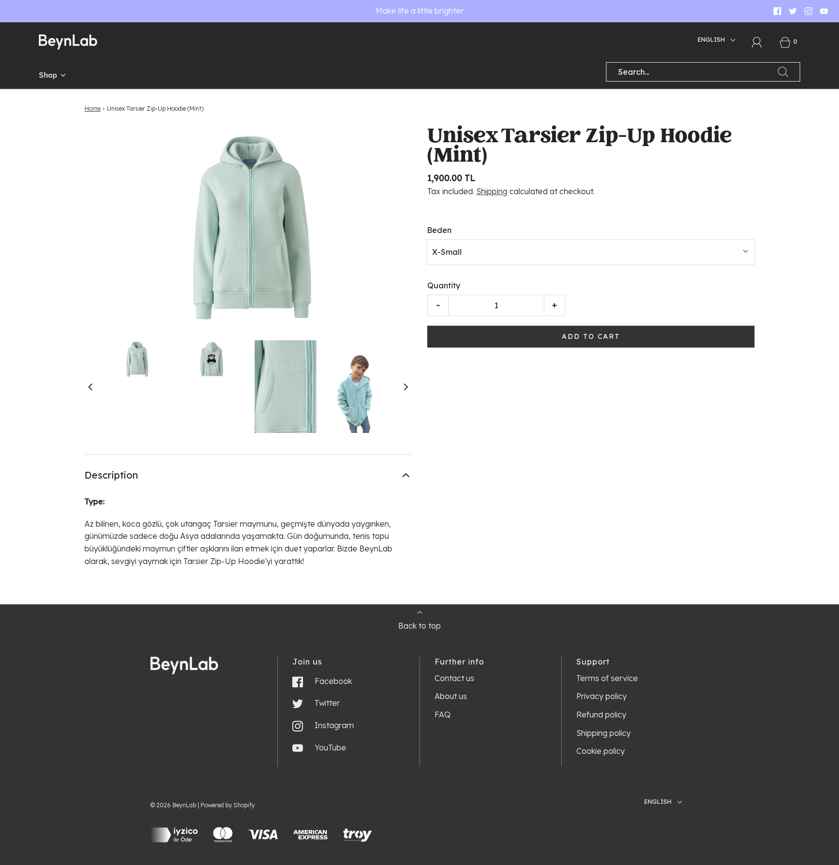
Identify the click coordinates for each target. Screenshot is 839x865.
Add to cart (591, 336)
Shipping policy (603, 733)
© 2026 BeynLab (173, 805)
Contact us (454, 678)
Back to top (419, 626)
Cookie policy (600, 751)
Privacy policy (601, 696)
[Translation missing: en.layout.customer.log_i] (757, 42)
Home (92, 108)
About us (451, 696)
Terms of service (607, 678)
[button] (90, 387)
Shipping (491, 191)
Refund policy (601, 714)
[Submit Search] (783, 72)
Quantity (443, 285)
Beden (439, 230)
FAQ (443, 714)
